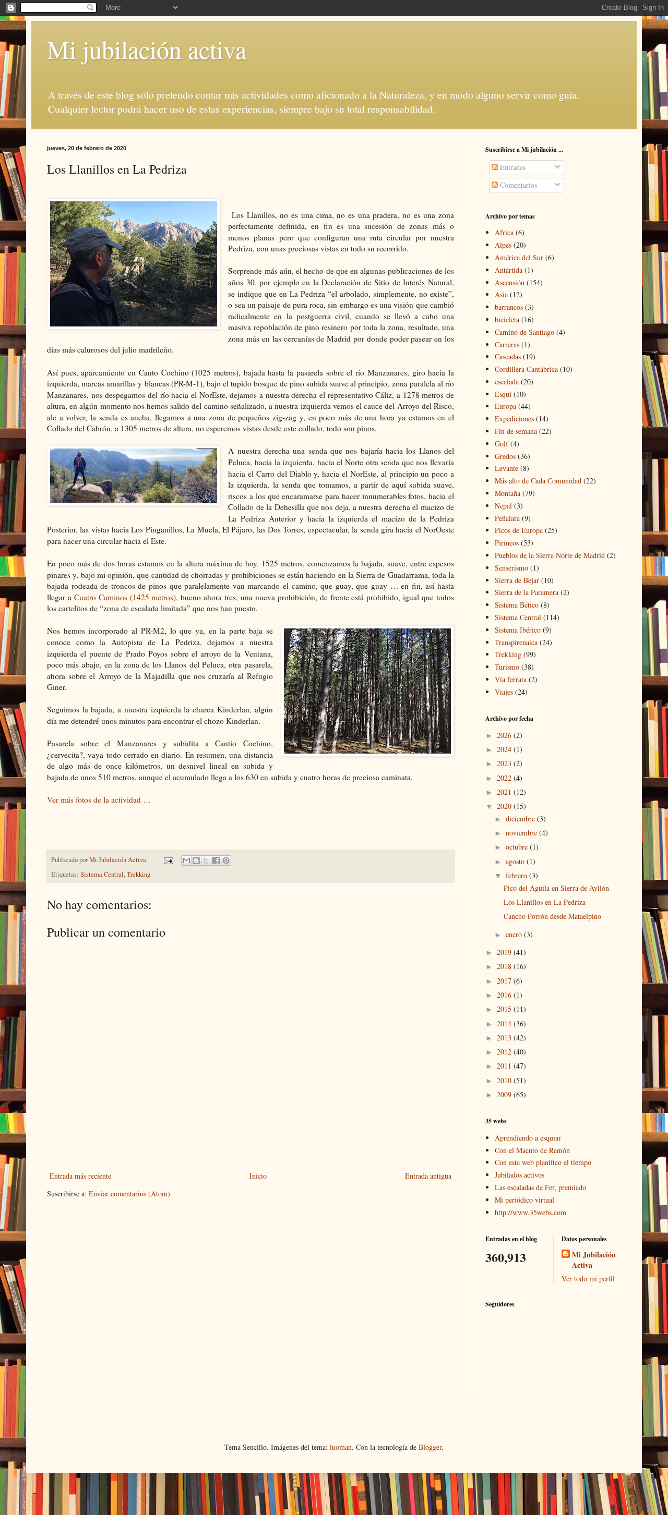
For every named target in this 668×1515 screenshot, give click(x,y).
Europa (505, 406)
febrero (517, 875)
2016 (505, 995)
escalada (507, 381)
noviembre (522, 833)
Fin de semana (516, 431)
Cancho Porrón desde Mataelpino (552, 916)
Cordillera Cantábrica (526, 369)
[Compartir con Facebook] (216, 860)
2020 (505, 806)
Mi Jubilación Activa (594, 1260)
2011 (505, 1066)
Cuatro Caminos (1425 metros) (125, 597)
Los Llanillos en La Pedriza (545, 902)
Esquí (503, 394)
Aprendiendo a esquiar (528, 1138)
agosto (516, 861)
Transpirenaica (516, 642)
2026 (505, 735)
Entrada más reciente (80, 1176)
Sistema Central (102, 874)
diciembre (521, 818)
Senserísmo (511, 568)
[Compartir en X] (206, 860)
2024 (505, 749)
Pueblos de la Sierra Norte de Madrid (550, 555)
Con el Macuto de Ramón (532, 1150)
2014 (505, 1023)
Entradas (512, 167)
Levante (506, 468)
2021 (505, 792)
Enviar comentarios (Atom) (129, 1193)
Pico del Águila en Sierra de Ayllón (556, 888)
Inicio (258, 1176)
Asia (501, 294)
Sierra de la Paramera (526, 592)
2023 (505, 763)
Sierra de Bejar (517, 580)
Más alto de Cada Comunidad (538, 481)
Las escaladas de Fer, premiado (540, 1187)
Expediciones (514, 418)
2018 (505, 966)
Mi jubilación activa (146, 49)
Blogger (430, 1447)
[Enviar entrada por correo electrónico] (168, 859)
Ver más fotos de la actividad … (100, 799)
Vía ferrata (511, 679)
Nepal (503, 506)
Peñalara (507, 518)
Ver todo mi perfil (588, 1278)
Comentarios (517, 185)
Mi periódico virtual (524, 1200)
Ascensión (509, 282)
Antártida (508, 270)
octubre (518, 847)
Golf (501, 444)
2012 (505, 1052)
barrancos (509, 307)
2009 (505, 1094)
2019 (505, 952)
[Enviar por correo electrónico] (186, 860)
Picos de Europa (519, 530)
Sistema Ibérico (518, 630)
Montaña (507, 493)
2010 (505, 1080)
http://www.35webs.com (530, 1212)
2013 (505, 1038)
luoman (341, 1447)
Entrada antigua (428, 1176)
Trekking (138, 874)
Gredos (505, 456)
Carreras (507, 344)
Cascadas (508, 356)
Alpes (503, 245)
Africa (504, 232)
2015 (505, 1009)
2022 (505, 778)
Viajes (504, 692)
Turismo (507, 667)
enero (515, 934)
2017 (505, 981)
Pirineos (507, 543)
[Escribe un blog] (196, 860)
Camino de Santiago (524, 332)
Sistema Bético (517, 605)
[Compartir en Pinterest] (226, 860)
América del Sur (519, 257)
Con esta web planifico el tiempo (543, 1162)
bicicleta (507, 319)
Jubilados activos (519, 1175)
